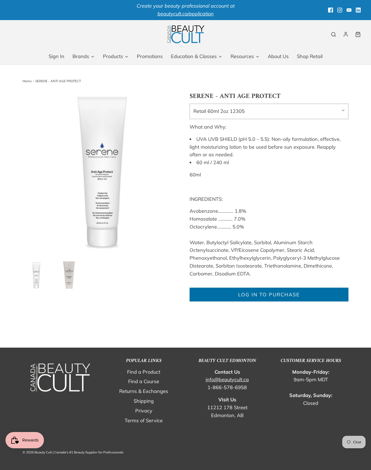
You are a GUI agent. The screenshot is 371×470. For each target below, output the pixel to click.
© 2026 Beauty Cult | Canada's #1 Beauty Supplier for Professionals (73, 452)
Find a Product (143, 372)
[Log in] (345, 34)
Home (27, 81)
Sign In (56, 56)
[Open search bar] (333, 34)
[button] (36, 275)
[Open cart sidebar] (358, 34)
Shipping (144, 401)
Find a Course (143, 381)
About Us (278, 56)
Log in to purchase (269, 294)
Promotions (150, 56)
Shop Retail (310, 56)
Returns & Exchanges (143, 391)
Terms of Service (144, 420)
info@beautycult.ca (227, 379)
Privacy (143, 411)
